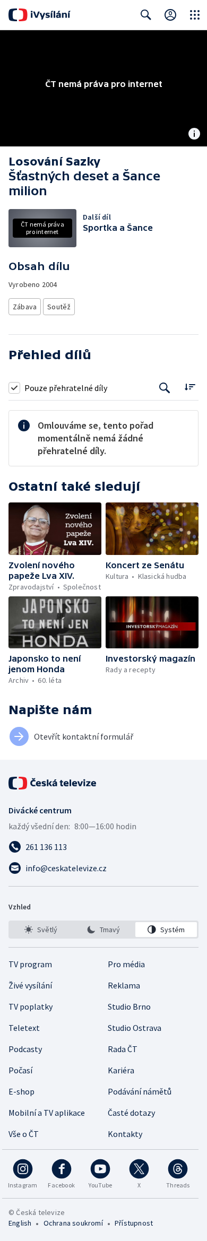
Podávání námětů (139, 1091)
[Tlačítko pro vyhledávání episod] (165, 387)
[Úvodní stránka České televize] (53, 783)
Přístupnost (134, 1223)
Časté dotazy (131, 1112)
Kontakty (125, 1134)
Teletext (24, 1027)
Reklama (124, 985)
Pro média (126, 964)
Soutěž (59, 306)
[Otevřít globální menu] (195, 15)
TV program (30, 964)
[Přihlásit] (170, 15)
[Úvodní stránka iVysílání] (39, 14)
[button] (54, 528)
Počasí (20, 1070)
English (19, 1223)
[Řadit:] (190, 386)
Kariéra (121, 1070)
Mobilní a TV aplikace (46, 1112)
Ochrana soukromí (73, 1223)
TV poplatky (30, 1006)
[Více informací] (194, 134)
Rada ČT (122, 1049)
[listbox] (103, 930)
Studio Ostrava (134, 1027)
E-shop (21, 1091)
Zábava (25, 306)
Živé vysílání (30, 985)
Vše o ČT (23, 1134)
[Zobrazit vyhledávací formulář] (146, 15)
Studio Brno (129, 1006)
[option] (41, 929)
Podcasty (25, 1049)
